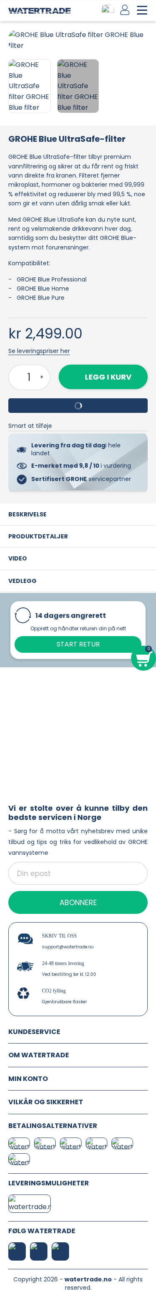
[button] (15, 40)
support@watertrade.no (68, 947)
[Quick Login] (125, 10)
